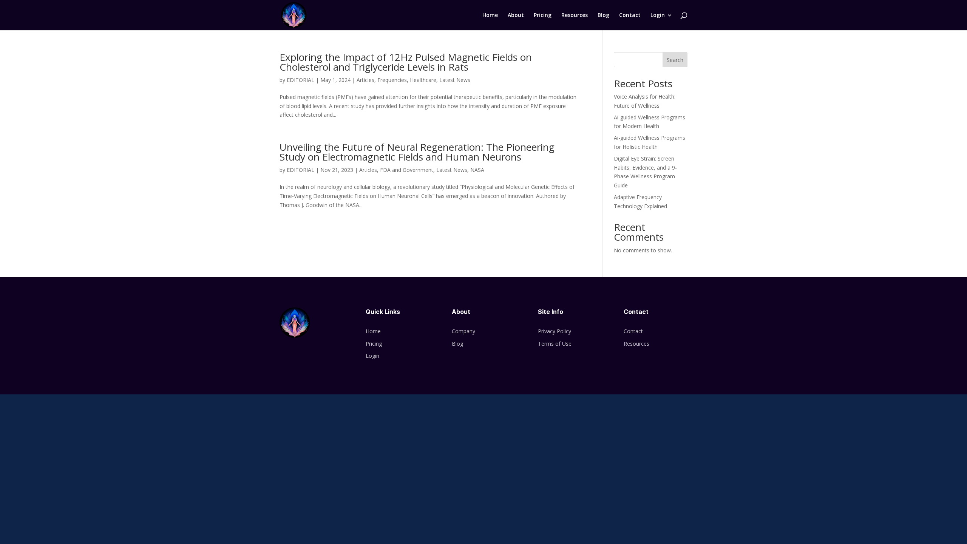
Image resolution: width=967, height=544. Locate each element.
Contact (630, 15)
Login (657, 15)
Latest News (454, 79)
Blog (603, 15)
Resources (574, 15)
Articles (365, 79)
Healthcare (423, 79)
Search (675, 59)
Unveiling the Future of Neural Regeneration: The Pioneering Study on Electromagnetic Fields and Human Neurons (417, 152)
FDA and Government (406, 169)
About (516, 15)
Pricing (542, 15)
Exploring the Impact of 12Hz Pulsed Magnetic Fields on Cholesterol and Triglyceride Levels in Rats (406, 62)
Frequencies (392, 79)
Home (490, 15)
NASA (477, 169)
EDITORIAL (300, 79)
